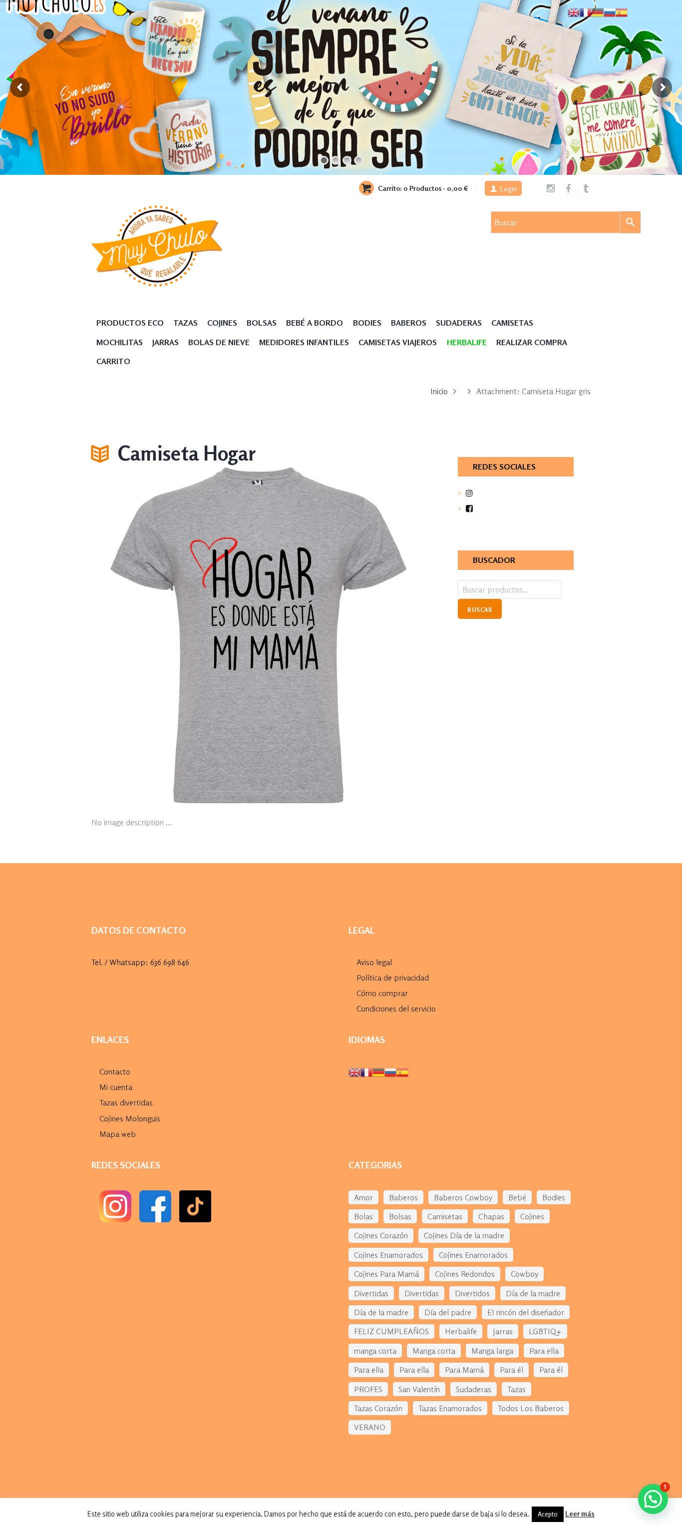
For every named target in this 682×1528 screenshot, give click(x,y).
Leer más (580, 1514)
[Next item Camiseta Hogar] (342, 635)
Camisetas (512, 323)
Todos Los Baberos (531, 1408)
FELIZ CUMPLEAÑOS (391, 1331)
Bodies (367, 323)
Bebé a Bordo (314, 323)
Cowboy (524, 1274)
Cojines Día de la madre (464, 1235)
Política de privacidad (392, 978)
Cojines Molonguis (129, 1118)
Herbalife (461, 1331)
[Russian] (390, 1071)
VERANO (369, 1427)
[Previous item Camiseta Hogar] (175, 635)
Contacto (114, 1071)
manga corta (375, 1351)
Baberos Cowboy (463, 1197)
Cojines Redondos (465, 1274)
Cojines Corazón (381, 1235)
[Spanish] (402, 1071)
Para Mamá (464, 1370)
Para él (511, 1370)
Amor (363, 1197)
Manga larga (492, 1351)
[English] (354, 1071)
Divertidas (371, 1293)
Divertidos (472, 1293)
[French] (366, 1071)
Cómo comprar (382, 993)
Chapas (491, 1216)
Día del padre (447, 1312)
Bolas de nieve (219, 342)
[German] (378, 1071)
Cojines (222, 323)
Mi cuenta (115, 1087)
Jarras (165, 342)
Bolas (363, 1216)
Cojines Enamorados (388, 1255)
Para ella (544, 1351)
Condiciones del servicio (396, 1009)
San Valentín (419, 1389)
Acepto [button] (548, 1514)
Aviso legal (374, 962)
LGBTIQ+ (545, 1331)
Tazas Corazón (378, 1408)
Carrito (113, 361)
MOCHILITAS (119, 342)
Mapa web (117, 1134)
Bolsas (262, 323)
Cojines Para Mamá (386, 1274)
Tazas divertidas (126, 1102)
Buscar (479, 609)
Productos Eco (130, 323)
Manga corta (433, 1351)
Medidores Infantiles (304, 342)
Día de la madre (533, 1293)
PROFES (368, 1389)
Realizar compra (531, 342)
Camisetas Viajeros (397, 342)
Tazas (185, 323)
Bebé (517, 1197)
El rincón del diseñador (525, 1312)
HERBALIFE (467, 342)
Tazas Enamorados (450, 1408)
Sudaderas (459, 323)
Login (508, 188)
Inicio (439, 391)
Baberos (408, 323)
